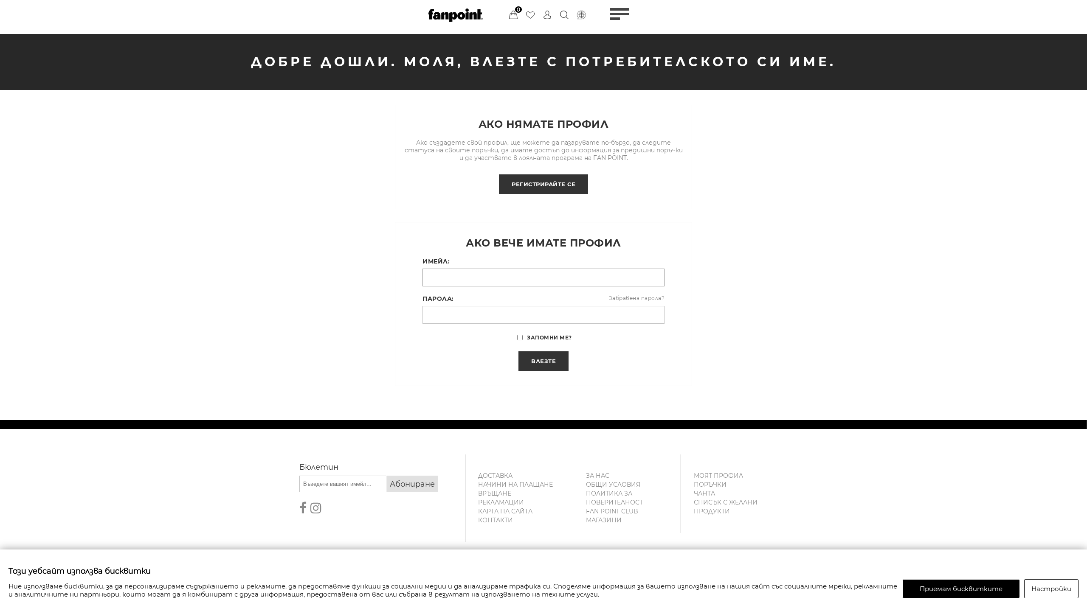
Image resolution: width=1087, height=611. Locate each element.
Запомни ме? (549, 337)
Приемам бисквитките (961, 589)
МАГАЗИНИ (604, 520)
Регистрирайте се (543, 184)
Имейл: (436, 261)
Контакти (495, 520)
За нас (597, 475)
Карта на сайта (505, 511)
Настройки (1051, 589)
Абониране (412, 484)
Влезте (543, 361)
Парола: (438, 299)
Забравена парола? (637, 298)
